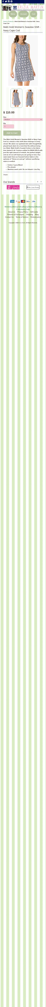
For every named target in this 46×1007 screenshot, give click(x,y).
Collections (20, 209)
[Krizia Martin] (23, 9)
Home (5, 21)
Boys (25, 207)
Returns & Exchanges (15, 214)
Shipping (29, 214)
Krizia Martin (22, 222)
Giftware (37, 207)
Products (10, 21)
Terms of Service (22, 217)
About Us (11, 212)
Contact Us (9, 217)
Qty (4, 123)
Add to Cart (12, 133)
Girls (20, 207)
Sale (28, 209)
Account (23, 14)
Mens (15, 207)
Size (4, 117)
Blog (37, 214)
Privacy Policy (22, 212)
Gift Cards (34, 212)
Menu (13, 14)
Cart (33, 14)
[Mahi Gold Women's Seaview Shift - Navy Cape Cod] (16, 98)
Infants (30, 207)
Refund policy (35, 217)
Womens (8, 207)
